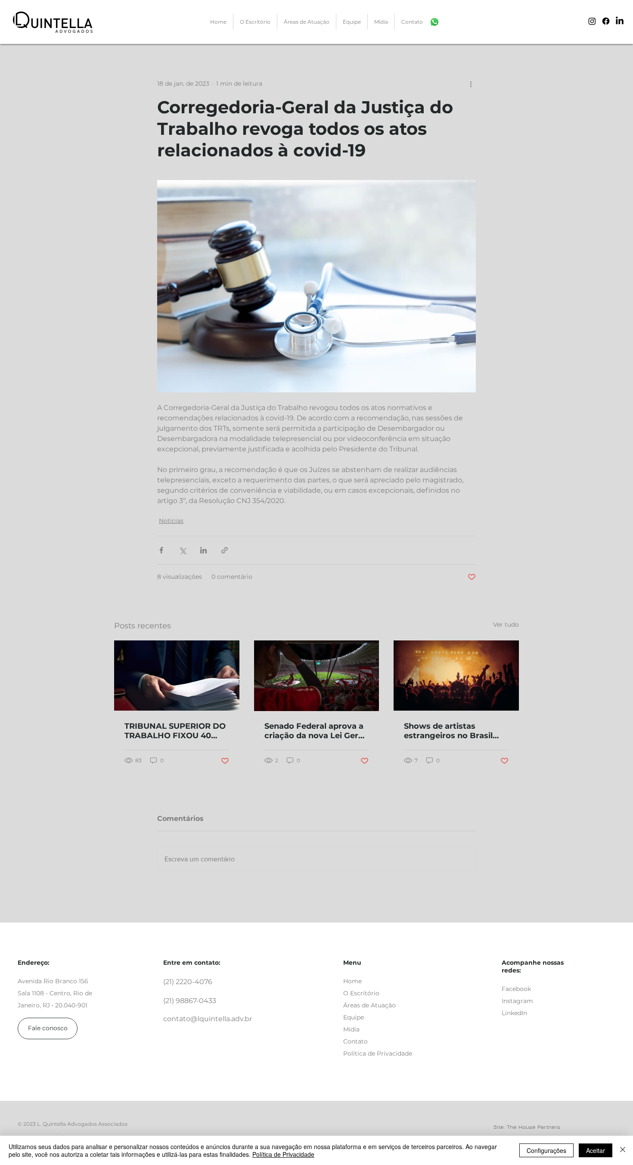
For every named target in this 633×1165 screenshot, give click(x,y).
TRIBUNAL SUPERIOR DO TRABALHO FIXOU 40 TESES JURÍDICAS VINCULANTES (175, 730)
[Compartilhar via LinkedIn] (203, 550)
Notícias (171, 521)
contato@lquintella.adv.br (207, 1019)
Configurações (546, 1150)
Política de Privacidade (283, 1154)
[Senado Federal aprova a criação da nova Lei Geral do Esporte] (316, 675)
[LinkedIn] (619, 21)
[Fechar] (622, 1150)
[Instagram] (592, 21)
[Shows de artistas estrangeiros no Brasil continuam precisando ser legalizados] (456, 675)
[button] (306, 22)
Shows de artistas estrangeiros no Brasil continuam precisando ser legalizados (449, 730)
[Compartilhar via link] (224, 550)
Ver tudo (506, 624)
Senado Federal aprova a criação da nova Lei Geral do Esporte (314, 730)
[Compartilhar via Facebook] (161, 550)
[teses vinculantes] (176, 675)
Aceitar (595, 1150)
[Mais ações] (470, 83)
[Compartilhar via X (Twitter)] (182, 550)
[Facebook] (606, 21)
